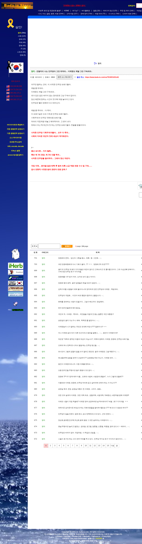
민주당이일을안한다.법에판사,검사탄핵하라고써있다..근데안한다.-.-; (85, 414)
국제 (20, 42)
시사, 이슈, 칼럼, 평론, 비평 (48, 14)
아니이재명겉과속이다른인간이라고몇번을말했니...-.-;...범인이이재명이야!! (88, 333)
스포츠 (19, 52)
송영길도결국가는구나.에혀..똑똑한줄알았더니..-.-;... (79, 320)
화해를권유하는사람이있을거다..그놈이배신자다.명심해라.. (81, 302)
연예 (21, 55)
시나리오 (111, 14)
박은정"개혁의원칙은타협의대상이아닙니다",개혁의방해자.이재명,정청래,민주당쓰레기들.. (94, 339)
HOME (66, 11)
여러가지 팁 (107, 11)
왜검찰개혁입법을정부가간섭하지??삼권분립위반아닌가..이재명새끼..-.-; (87, 358)
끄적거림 (70, 14)
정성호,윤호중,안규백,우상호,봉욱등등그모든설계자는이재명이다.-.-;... (85, 420)
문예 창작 (84, 14)
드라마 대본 (126, 14)
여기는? (75, 11)
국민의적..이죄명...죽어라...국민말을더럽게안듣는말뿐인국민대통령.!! (86, 314)
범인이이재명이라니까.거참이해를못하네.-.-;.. (76, 364)
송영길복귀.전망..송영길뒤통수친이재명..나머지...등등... (80, 389)
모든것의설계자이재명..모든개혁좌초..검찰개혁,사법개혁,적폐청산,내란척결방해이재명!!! (93, 395)
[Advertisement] (15, 202)
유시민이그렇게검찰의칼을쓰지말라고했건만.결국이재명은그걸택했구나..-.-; (88, 352)
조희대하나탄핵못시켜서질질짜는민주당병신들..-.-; (79, 345)
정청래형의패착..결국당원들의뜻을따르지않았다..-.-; (79, 283)
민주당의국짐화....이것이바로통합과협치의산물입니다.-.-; (80, 295)
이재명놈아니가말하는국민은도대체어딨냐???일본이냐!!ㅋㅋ (82, 327)
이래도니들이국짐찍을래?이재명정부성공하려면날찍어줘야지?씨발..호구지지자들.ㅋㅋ (93, 401)
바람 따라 (98, 14)
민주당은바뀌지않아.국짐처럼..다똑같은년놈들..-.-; (78, 433)
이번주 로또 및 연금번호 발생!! (49, 11)
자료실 (139, 11)
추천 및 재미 (124, 11)
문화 (20, 46)
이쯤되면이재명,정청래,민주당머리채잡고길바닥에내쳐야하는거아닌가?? (87, 383)
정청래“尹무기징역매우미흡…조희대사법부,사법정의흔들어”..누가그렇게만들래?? (90, 377)
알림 (95, 11)
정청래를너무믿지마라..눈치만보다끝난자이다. (77, 277)
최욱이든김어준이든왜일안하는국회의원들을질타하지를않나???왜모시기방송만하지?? (93, 408)
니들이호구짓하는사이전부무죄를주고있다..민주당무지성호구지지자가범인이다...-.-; (92, 439)
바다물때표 (86, 11)
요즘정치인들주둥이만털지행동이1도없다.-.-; (76, 370)
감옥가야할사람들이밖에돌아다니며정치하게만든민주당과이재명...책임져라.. (88, 289)
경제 (20, 39)
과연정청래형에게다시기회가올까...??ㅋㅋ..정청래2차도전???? (83, 264)
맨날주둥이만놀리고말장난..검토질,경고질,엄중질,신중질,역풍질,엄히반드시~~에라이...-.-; (94, 426)
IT (21, 49)
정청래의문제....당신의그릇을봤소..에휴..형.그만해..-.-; (79, 258)
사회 (19, 36)
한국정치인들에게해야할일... (69, 308)
